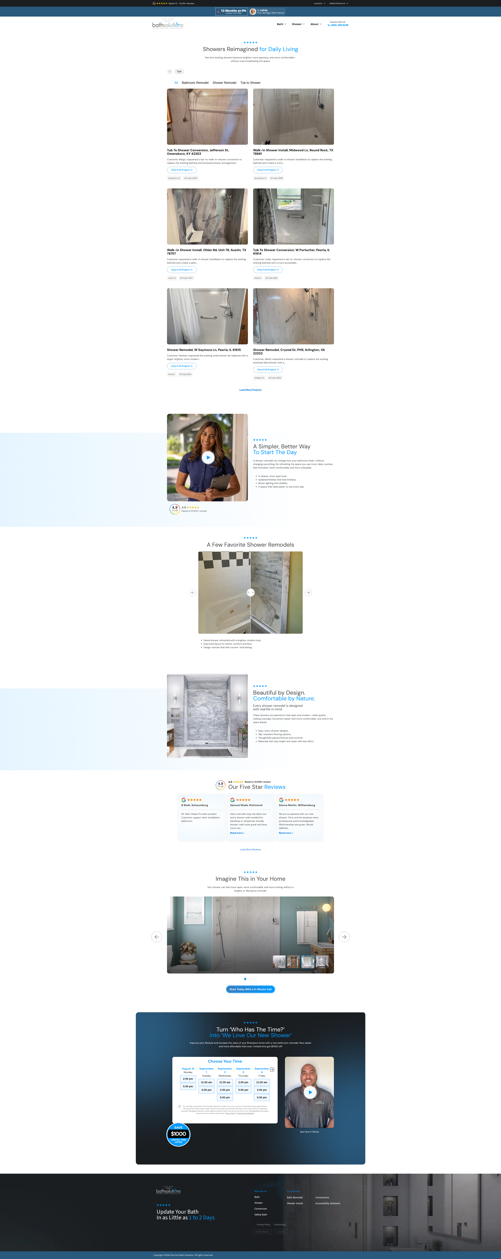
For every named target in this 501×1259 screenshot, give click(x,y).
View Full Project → (181, 169)
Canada (281, 1231)
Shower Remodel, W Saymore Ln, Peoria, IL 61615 (204, 350)
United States (262, 1231)
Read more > (237, 833)
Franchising (280, 1224)
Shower (297, 24)
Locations (318, 3)
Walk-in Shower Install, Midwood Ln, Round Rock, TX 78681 (293, 152)
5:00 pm (188, 1086)
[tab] (245, 979)
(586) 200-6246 (339, 25)
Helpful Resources (337, 3)
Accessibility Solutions (327, 1203)
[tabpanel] (250, 934)
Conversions (322, 1197)
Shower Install (295, 1203)
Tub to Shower (250, 82)
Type (179, 71)
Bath (280, 24)
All (176, 82)
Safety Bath (260, 1214)
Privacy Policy (230, 1113)
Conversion (260, 1208)
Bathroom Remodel (195, 82)
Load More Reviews (250, 849)
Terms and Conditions (246, 1113)
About (314, 24)
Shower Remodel (224, 82)
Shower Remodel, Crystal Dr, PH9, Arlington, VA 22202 (289, 351)
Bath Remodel (295, 1197)
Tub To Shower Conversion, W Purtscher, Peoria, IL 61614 (291, 252)
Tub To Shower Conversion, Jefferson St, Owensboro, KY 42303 (198, 152)
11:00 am (206, 1082)
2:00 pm (188, 1078)
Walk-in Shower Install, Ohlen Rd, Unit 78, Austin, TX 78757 (206, 252)
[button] (250, 390)
